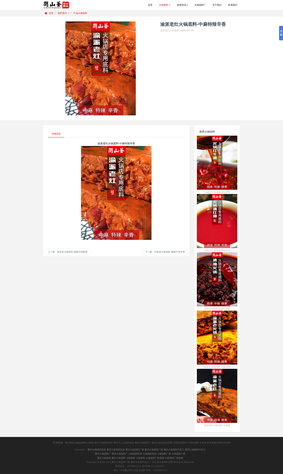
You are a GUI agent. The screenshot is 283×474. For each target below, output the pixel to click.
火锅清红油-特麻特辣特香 (217, 250)
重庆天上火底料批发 (123, 442)
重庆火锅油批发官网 (161, 442)
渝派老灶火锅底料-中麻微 (217, 425)
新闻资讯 (181, 5)
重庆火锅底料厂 (143, 442)
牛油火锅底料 (80, 13)
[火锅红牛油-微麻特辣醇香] (217, 163)
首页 (150, 5)
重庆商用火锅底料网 (75, 442)
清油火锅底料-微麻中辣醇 (217, 309)
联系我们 (232, 5)
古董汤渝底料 (180, 442)
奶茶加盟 (211, 442)
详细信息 (56, 133)
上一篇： (68, 252)
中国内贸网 (193, 442)
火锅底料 (164, 5)
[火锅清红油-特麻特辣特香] (217, 221)
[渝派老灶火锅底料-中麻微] (217, 396)
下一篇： (165, 252)
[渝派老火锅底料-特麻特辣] (217, 338)
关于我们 (217, 5)
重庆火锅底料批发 (103, 442)
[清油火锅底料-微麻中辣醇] (217, 279)
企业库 (202, 442)
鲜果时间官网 (223, 442)
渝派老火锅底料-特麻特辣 (217, 367)
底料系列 (62, 13)
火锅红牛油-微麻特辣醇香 (217, 192)
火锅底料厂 (200, 5)
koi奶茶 (90, 442)
